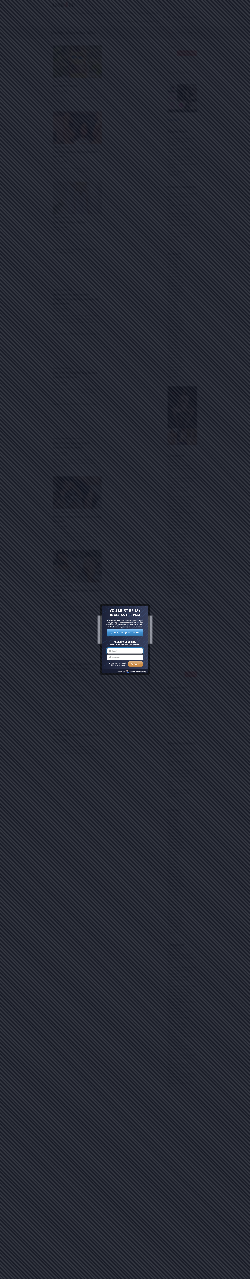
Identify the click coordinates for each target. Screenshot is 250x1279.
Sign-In (136, 664)
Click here (114, 665)
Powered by (121, 671)
